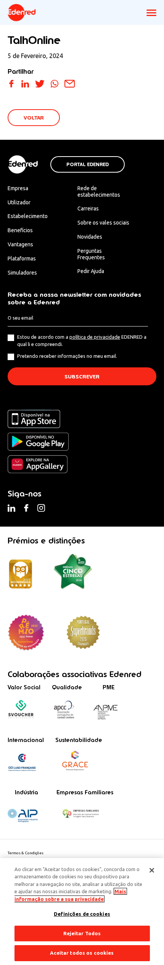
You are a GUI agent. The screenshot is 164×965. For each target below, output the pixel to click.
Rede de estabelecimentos (98, 191)
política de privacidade (94, 336)
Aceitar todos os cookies (82, 952)
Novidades (89, 237)
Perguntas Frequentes (91, 254)
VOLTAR (34, 118)
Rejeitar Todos (82, 933)
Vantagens (20, 244)
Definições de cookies (82, 914)
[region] (82, 911)
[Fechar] (151, 870)
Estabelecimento (28, 216)
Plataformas (22, 258)
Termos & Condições (25, 853)
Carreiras (88, 208)
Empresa (18, 188)
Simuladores (22, 273)
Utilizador (19, 202)
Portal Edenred (87, 165)
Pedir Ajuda (90, 271)
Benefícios (20, 230)
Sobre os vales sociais (103, 223)
